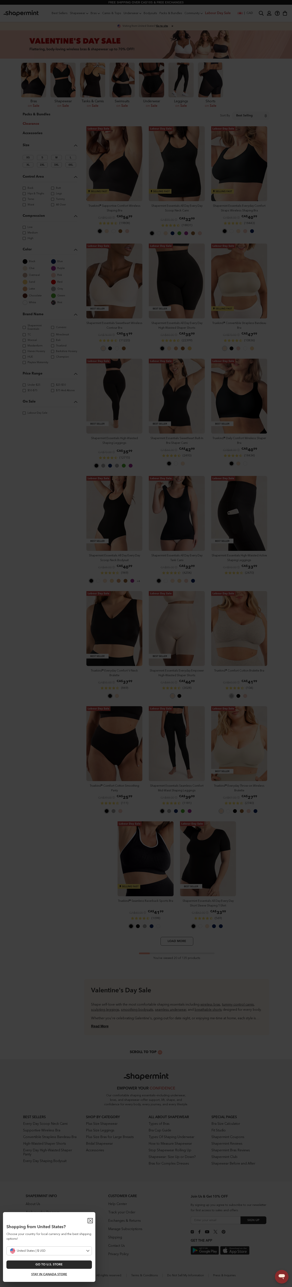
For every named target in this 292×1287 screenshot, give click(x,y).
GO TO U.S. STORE (49, 1264)
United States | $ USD (31, 1250)
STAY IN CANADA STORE (49, 1274)
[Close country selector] (90, 1220)
